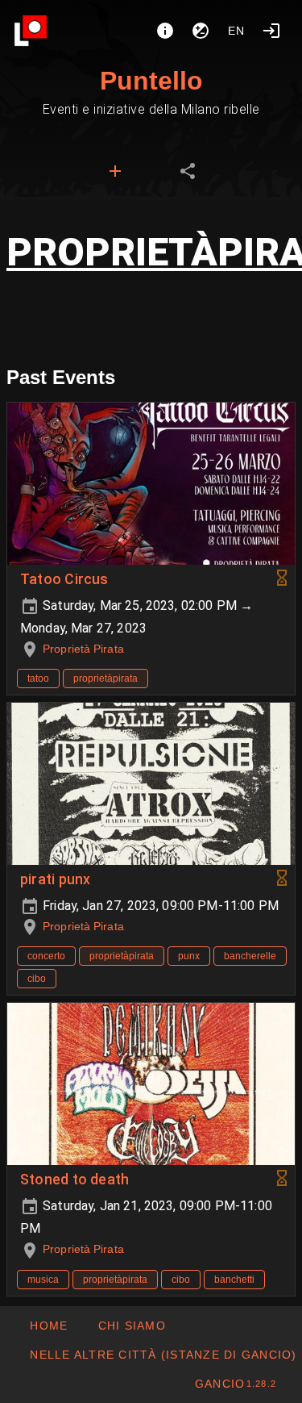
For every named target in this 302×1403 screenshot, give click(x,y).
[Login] (271, 30)
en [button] (237, 30)
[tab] (115, 171)
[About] (165, 30)
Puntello (151, 80)
